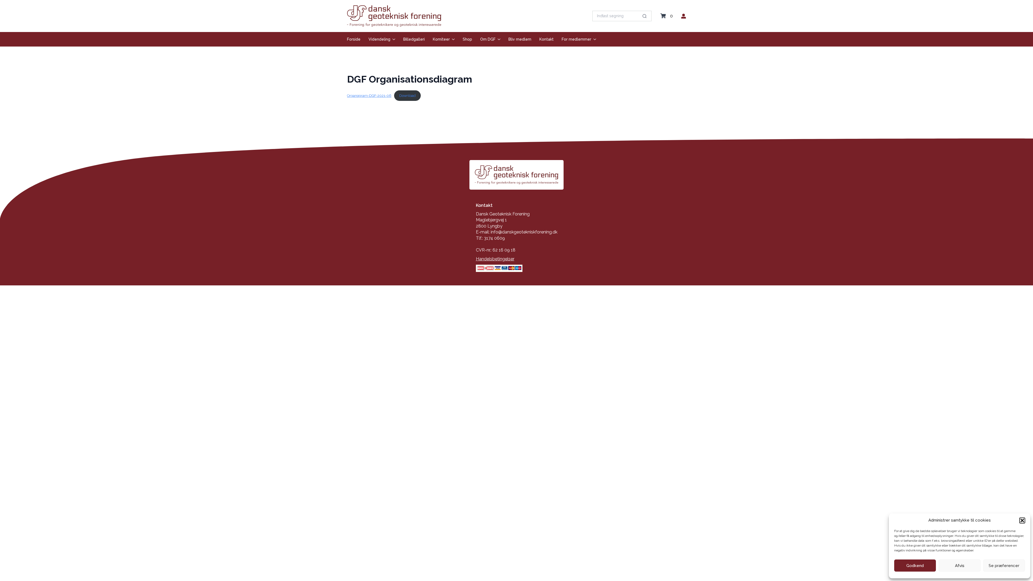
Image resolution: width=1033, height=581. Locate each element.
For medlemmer (576, 39)
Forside (353, 39)
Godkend (915, 565)
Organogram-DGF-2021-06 (369, 96)
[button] (1022, 520)
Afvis (959, 565)
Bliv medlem (519, 39)
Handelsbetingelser (495, 258)
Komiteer (441, 39)
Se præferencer (1004, 565)
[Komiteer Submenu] (452, 39)
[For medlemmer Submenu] (593, 39)
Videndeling (379, 39)
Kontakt (546, 39)
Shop (467, 39)
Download (407, 96)
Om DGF (488, 39)
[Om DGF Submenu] (498, 39)
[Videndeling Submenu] (392, 39)
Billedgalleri (414, 39)
